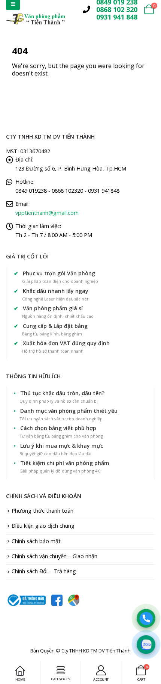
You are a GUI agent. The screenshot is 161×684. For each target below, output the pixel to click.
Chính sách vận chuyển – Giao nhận (54, 556)
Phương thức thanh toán (42, 510)
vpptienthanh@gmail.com (47, 212)
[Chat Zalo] (146, 644)
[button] (71, 9)
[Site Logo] (35, 18)
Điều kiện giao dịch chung (43, 525)
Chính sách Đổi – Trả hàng (44, 571)
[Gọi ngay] (146, 618)
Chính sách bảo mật (36, 541)
